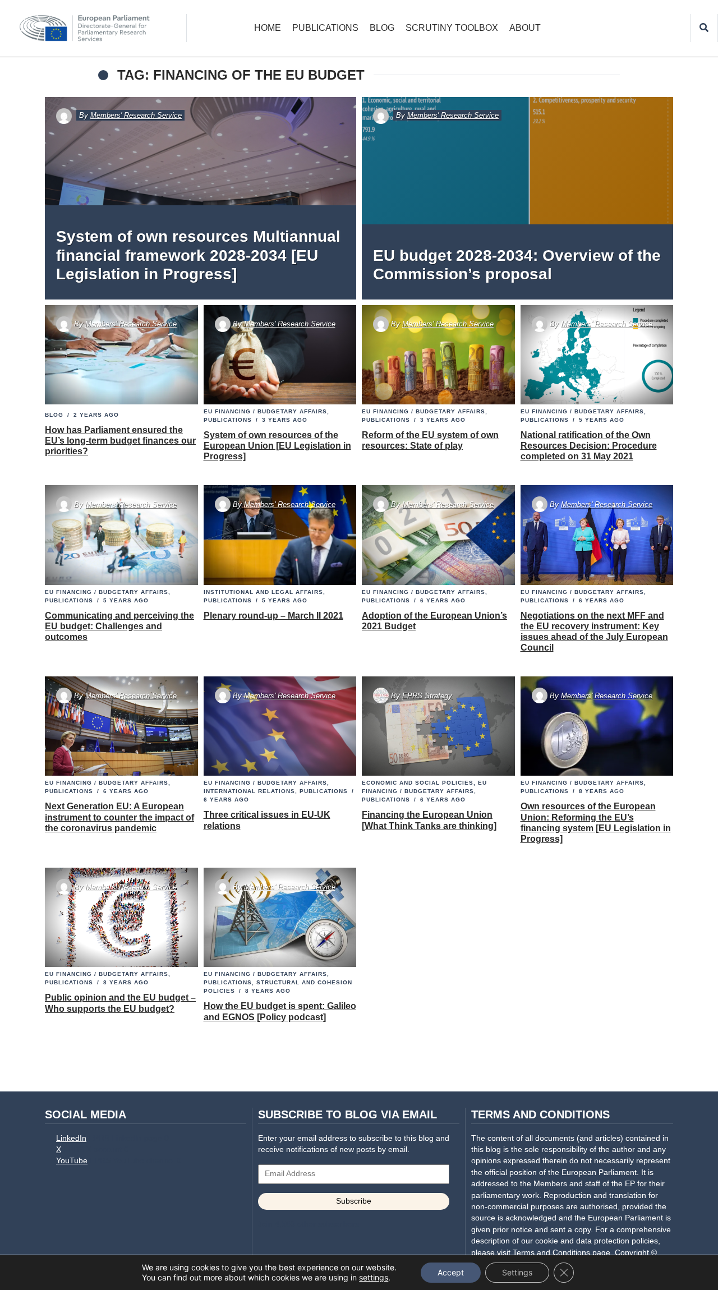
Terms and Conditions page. (563, 1252)
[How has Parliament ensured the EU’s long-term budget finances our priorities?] (121, 355)
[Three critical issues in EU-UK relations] (279, 726)
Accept (451, 1272)
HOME (267, 28)
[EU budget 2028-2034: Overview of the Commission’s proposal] (517, 198)
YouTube (72, 1161)
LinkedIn (71, 1138)
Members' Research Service (136, 115)
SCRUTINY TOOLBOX (452, 28)
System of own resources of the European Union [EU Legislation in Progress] (277, 445)
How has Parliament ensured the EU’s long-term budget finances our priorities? (120, 440)
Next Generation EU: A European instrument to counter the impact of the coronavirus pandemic (119, 816)
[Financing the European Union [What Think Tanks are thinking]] (438, 726)
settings (373, 1277)
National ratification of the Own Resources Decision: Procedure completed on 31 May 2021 (589, 445)
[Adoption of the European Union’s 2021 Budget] (438, 535)
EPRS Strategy (427, 696)
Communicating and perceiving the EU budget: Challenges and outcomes (119, 626)
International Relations (249, 791)
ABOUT (525, 28)
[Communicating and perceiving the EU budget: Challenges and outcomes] (121, 535)
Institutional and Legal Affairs (263, 592)
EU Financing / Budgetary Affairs (265, 411)
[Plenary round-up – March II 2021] (279, 535)
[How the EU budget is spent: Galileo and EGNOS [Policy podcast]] (279, 918)
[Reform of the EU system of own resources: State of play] (438, 355)
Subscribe (353, 1201)
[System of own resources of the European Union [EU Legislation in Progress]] (279, 355)
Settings (517, 1272)
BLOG (382, 28)
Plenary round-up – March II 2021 (273, 615)
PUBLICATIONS (325, 28)
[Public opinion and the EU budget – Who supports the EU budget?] (121, 918)
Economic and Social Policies (417, 783)
